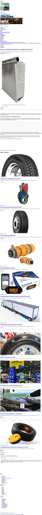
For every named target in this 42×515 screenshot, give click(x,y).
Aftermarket (1, 27)
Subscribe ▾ (2, 2)
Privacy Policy (20, 43)
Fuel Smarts (1, 36)
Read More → (2, 181)
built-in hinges (8, 119)
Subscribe (1, 13)
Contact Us (17, 43)
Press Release (3, 507)
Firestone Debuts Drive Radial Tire (7, 235)
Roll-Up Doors (4, 150)
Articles (8, 0)
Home (1, 47)
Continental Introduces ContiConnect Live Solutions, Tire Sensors (14, 447)
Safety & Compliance (3, 41)
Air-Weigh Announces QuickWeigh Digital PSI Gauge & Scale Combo (15, 296)
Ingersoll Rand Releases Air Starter (7, 267)
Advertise (12, 43)
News (6, 0)
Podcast (20, 42)
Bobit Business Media (35, 43)
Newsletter (9, 43)
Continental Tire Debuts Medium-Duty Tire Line (10, 178)
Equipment (1, 33)
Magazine (9, 42)
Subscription (2, 43)
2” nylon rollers (15, 136)
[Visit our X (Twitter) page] (2, 454)
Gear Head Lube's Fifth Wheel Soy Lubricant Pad (11, 413)
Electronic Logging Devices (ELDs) (5, 32)
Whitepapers (15, 42)
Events (13, 42)
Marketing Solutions (4, 506)
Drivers (1, 30)
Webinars (18, 42)
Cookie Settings (30, 43)
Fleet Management (2, 35)
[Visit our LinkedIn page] (1, 454)
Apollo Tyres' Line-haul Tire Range (7, 357)
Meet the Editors (6, 43)
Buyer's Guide (23, 42)
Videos (7, 42)
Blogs (11, 42)
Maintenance (2, 38)
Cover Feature (3, 0)
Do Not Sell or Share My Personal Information (17, 514)
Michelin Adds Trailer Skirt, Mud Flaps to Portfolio (11, 324)
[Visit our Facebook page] (0, 454)
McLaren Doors (2, 113)
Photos (1, 42)
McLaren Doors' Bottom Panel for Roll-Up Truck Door (15, 138)
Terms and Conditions (25, 43)
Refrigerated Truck (8, 150)
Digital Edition (5, 13)
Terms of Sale (9, 514)
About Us (14, 43)
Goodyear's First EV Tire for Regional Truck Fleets (11, 385)
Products (1, 39)
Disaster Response (2, 29)
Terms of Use (6, 514)
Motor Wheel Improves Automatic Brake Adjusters (11, 207)
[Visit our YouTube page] (3, 454)
